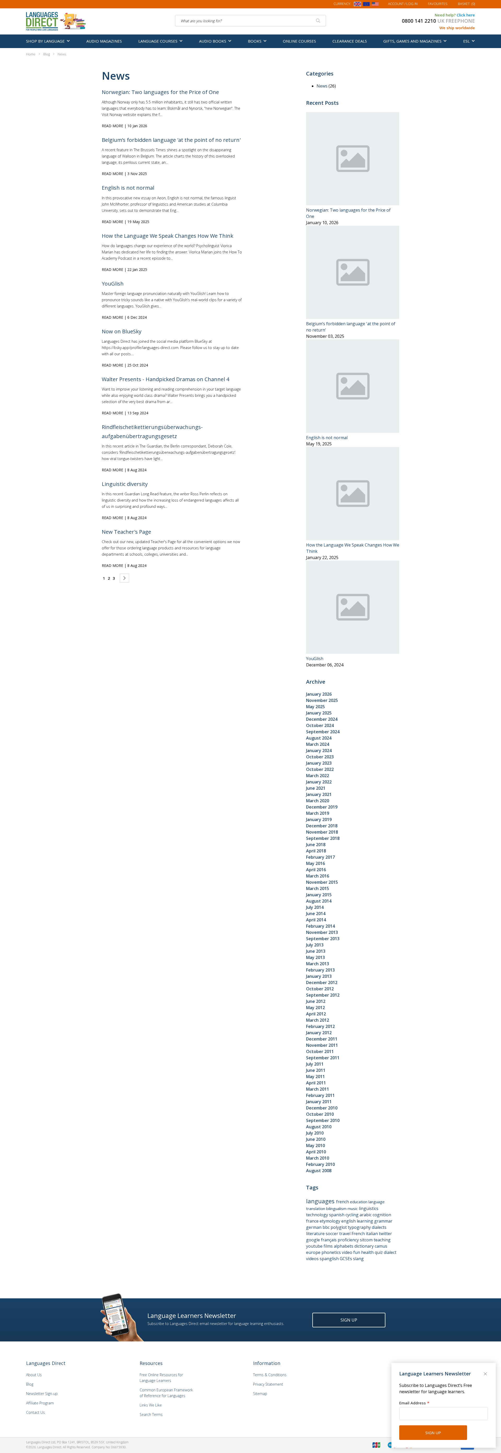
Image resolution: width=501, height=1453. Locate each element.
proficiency (349, 1240)
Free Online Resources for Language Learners (161, 1377)
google (313, 1240)
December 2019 (321, 807)
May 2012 (315, 1007)
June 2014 (315, 913)
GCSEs (346, 1259)
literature (316, 1233)
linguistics (368, 1208)
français (329, 1240)
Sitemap (260, 1393)
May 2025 (315, 707)
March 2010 (317, 1158)
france (313, 1221)
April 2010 (316, 1152)
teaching (382, 1240)
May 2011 (315, 1076)
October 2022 (320, 769)
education (359, 1201)
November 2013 (322, 932)
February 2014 (320, 926)
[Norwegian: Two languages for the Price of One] (352, 204)
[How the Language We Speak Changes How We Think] (352, 539)
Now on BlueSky (121, 331)
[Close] (486, 1374)
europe (313, 1252)
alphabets (344, 1246)
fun (357, 1252)
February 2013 (320, 970)
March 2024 (317, 744)
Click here (466, 15)
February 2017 (320, 857)
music (353, 1208)
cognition (382, 1215)
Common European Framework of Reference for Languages (166, 1392)
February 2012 (320, 1026)
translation (316, 1208)
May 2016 (315, 863)
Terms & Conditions (270, 1374)
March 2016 (317, 876)
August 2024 (318, 738)
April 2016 (316, 870)
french (343, 1202)
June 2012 (315, 1001)
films (329, 1246)
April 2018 (316, 851)
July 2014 (315, 907)
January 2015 (319, 895)
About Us (34, 1374)
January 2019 (319, 819)
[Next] (124, 578)
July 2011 (315, 1064)
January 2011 (319, 1102)
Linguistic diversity (125, 483)
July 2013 (315, 945)
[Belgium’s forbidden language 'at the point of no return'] (352, 317)
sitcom (367, 1240)
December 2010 (321, 1108)
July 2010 (315, 1133)
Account (403, 3)
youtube (315, 1246)
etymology (330, 1221)
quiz (379, 1252)
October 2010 (320, 1114)
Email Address (412, 1402)
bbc (327, 1227)
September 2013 (322, 938)
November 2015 (322, 882)
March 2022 (317, 775)
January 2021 (319, 794)
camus (381, 1246)
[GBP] (357, 5)
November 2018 (322, 832)
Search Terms (151, 1414)
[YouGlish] (352, 652)
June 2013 (315, 951)
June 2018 (315, 844)
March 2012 (317, 1020)
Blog (47, 54)
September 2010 (322, 1120)
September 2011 (322, 1058)
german (314, 1227)
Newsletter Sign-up (42, 1393)
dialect (390, 1252)
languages (321, 1201)
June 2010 (315, 1139)
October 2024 (320, 725)
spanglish (330, 1259)
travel (345, 1233)
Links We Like (151, 1405)
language (376, 1201)
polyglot (339, 1227)
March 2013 (317, 964)
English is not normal (128, 187)
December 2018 (321, 826)
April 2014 (316, 920)
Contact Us (35, 1412)
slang (358, 1259)
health (368, 1252)
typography (360, 1227)
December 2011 (321, 1039)
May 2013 (315, 957)
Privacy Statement (268, 1384)
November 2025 (322, 700)
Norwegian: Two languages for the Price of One (160, 92)
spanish (337, 1215)
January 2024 (319, 750)
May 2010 (315, 1145)
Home (31, 54)
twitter (385, 1233)
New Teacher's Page (126, 531)
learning (365, 1221)
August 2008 (318, 1170)
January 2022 (319, 782)
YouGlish (113, 283)
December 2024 (321, 719)
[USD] (375, 5)
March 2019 (317, 813)
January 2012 (319, 1033)
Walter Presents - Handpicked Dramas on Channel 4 (165, 379)
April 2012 (316, 1014)
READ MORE (112, 125)
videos (313, 1259)
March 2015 (317, 888)
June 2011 (315, 1070)
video (347, 1252)
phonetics (331, 1252)
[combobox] (250, 20)
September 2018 (322, 838)
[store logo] (56, 21)
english (349, 1221)
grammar (383, 1221)
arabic (366, 1215)
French (358, 1233)
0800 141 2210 (419, 21)
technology (317, 1215)
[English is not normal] (352, 431)
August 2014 (318, 901)
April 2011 (316, 1083)
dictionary (364, 1246)
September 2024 (322, 732)
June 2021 (315, 788)
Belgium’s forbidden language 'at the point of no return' (171, 139)
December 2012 (321, 982)
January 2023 (319, 763)
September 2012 (322, 995)
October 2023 (320, 757)
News (323, 86)
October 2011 (320, 1051)
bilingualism (337, 1208)
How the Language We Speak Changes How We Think (167, 235)
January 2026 (319, 694)
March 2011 (317, 1089)
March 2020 (317, 801)
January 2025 (319, 713)
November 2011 (322, 1045)
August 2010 (318, 1127)
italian (372, 1233)
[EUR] (366, 5)
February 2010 (320, 1164)
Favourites (438, 3)
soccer (332, 1233)
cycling (352, 1215)
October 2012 (320, 989)
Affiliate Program (40, 1402)
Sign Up (349, 1320)
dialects (379, 1227)
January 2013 (319, 976)
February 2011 (320, 1095)
